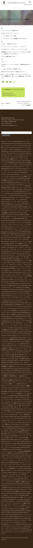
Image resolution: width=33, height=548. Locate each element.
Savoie (28, 320)
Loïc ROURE (25, 291)
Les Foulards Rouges (15, 447)
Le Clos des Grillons (25, 306)
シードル (16, 501)
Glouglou (8, 161)
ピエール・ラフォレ (24, 166)
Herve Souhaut (26, 372)
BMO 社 (24, 283)
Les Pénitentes (5, 509)
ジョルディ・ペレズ (17, 164)
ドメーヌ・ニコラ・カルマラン (15, 201)
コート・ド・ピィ (12, 524)
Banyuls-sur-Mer (23, 157)
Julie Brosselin (21, 422)
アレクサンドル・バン (17, 503)
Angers (14, 220)
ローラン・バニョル (22, 276)
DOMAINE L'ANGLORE (24, 178)
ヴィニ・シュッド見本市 (18, 343)
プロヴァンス (24, 356)
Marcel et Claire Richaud (15, 301)
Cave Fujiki (6, 353)
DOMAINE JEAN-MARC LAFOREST (23, 316)
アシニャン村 (26, 141)
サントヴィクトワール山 (17, 347)
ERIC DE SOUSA (11, 512)
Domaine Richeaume (19, 162)
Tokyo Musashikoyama (20, 191)
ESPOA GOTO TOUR (15, 161)
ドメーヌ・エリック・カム (7, 191)
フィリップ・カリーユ (16, 203)
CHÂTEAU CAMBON (23, 501)
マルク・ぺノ (26, 272)
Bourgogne (4, 524)
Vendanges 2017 (9, 295)
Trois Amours (20, 499)
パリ (6, 405)
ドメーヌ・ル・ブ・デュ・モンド (15, 485)
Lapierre (6, 499)
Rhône (28, 493)
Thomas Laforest (21, 403)
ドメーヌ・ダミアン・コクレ (20, 278)
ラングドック (27, 347)
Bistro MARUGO (14, 514)
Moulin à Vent (22, 470)
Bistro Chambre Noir (11, 407)
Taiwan (17, 189)
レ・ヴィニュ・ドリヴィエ (14, 495)
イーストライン (9, 386)
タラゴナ (28, 326)
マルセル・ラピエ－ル (14, 397)
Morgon (8, 199)
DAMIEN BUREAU (25, 312)
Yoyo (14, 366)
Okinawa (20, 272)
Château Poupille (11, 188)
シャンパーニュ (19, 251)
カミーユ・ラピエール (24, 230)
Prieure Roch (28, 222)
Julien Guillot (15, 297)
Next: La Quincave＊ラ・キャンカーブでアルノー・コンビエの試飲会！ (24, 103)
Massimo (8, 487)
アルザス (9, 391)
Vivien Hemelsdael (10, 414)
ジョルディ (20, 237)
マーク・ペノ (12, 230)
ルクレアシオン (21, 424)
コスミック (5, 382)
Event (11, 93)
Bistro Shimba (4, 416)
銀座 (25, 503)
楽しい (15, 331)
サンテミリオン (20, 308)
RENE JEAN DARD (16, 356)
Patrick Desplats (26, 153)
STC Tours (13, 186)
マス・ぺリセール (5, 447)
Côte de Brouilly (6, 355)
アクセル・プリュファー (13, 532)
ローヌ (26, 339)
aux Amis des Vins (17, 172)
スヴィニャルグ (20, 222)
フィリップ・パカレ (9, 190)
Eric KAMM (9, 347)
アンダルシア (22, 387)
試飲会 (12, 339)
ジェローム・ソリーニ (24, 462)
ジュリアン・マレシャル (18, 239)
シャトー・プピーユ (7, 172)
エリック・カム (27, 280)
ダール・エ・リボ (15, 451)
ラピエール (7, 176)
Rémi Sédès (26, 257)
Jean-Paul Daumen (11, 308)
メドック (25, 428)
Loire (15, 372)
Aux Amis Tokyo (20, 195)
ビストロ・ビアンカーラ (14, 520)
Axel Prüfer (13, 487)
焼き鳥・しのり (19, 491)
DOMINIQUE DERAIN (19, 339)
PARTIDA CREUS (21, 524)
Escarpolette (10, 232)
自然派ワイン (11, 453)
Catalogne (19, 372)
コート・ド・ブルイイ (25, 149)
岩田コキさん (25, 218)
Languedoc (9, 182)
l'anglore (24, 530)
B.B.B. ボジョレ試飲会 (17, 243)
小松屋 (22, 430)
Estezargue (12, 491)
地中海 (19, 393)
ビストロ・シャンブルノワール (10, 422)
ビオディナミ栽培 (12, 403)
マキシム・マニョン (16, 411)
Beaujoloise (25, 528)
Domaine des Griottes (6, 220)
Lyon (18, 441)
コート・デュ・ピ (20, 186)
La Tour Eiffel (18, 147)
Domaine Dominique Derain (9, 143)
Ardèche (8, 316)
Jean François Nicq (18, 386)
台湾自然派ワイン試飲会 (6, 349)
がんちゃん (9, 255)
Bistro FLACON (10, 147)
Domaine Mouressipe (8, 291)
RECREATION (23, 395)
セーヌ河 (20, 358)
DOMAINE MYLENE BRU (17, 355)
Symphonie (18, 380)
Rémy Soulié (21, 480)
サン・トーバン (25, 261)
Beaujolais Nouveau (10, 511)
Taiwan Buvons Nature (21, 412)
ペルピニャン (15, 374)
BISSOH (9, 470)
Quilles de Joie (26, 374)
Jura (25, 485)
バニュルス (18, 285)
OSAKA (5, 495)
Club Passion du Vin (21, 314)
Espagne (3, 232)
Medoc (4, 347)
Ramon (4, 320)
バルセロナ (19, 384)
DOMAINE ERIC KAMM (11, 497)
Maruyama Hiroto (11, 283)
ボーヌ (7, 384)
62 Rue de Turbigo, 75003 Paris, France (12, 120)
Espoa (9, 432)
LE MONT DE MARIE (24, 441)
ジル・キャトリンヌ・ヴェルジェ (16, 293)
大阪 (20, 432)
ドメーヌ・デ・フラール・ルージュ (19, 420)
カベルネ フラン (10, 214)
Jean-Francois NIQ (12, 424)
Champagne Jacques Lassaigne (9, 387)
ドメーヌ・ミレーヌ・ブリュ (24, 268)
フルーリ (26, 195)
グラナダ (8, 234)
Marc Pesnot (9, 272)
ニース (18, 345)
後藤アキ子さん (25, 509)
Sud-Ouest (12, 455)
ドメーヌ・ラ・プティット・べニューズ (10, 306)
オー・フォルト (25, 301)
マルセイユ (17, 176)
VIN (30, 401)
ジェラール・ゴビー (27, 516)
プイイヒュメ (9, 312)
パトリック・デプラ (8, 249)
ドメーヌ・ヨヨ (25, 393)
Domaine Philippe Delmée (25, 468)
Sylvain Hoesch (25, 432)
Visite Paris (17, 489)
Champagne (6, 301)
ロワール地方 (20, 497)
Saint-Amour (27, 143)
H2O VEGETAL (6, 351)
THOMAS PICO (19, 455)
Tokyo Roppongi (19, 328)
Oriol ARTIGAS (25, 399)
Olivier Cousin (19, 283)
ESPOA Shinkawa (12, 335)
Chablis (22, 489)
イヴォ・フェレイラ (14, 155)
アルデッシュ (25, 262)
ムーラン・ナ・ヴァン (13, 507)
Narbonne (15, 272)
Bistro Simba (23, 345)
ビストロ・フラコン (21, 378)
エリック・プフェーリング (15, 530)
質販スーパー (12, 384)
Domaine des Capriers (12, 193)
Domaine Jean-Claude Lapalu (9, 439)
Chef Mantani (16, 182)
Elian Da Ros (18, 235)
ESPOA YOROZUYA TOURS (21, 453)
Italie (2, 180)
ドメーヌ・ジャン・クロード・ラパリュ (16, 320)
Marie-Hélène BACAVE (16, 151)
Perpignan (26, 343)
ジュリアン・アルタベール (7, 224)
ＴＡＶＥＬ (18, 366)
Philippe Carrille (10, 370)
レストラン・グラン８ (6, 297)
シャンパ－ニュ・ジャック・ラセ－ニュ (17, 226)
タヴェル (12, 251)
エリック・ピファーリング (7, 333)
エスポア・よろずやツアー (24, 439)
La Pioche (3, 407)
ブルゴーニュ (7, 211)
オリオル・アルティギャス (12, 157)
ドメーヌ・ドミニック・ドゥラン (22, 295)
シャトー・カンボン (12, 270)
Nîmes (15, 207)
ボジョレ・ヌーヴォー (22, 270)
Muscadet (15, 349)
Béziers (27, 303)
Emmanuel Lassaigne (22, 351)
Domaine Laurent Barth (12, 480)
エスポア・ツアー (18, 257)
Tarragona (27, 507)
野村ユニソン (15, 468)
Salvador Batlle (12, 416)
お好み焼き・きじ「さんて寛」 (15, 405)
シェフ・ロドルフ (24, 362)
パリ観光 (6, 424)
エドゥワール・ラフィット (18, 382)
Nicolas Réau (9, 426)
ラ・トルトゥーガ (21, 326)
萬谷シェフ (4, 470)
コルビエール (11, 466)
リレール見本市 (25, 341)
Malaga (3, 511)
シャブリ (24, 164)
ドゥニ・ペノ (10, 218)
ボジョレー (24, 235)
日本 (6, 228)
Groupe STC (27, 430)
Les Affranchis (27, 251)
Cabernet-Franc (14, 178)
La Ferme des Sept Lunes (16, 253)
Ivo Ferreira (27, 220)
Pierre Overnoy (24, 364)
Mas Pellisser (10, 228)
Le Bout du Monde (12, 237)
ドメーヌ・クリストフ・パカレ (18, 274)
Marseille (16, 432)
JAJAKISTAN (24, 161)
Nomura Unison (12, 276)
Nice (6, 218)
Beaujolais (4, 168)
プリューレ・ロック (25, 472)
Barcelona (17, 149)
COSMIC (5, 368)
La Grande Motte (22, 310)
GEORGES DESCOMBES (7, 362)
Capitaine (16, 478)
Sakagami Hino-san (6, 151)
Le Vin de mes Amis (24, 389)
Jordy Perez (29, 470)
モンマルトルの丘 (19, 418)
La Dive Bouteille (10, 247)
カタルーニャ (26, 299)
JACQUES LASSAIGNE (22, 207)
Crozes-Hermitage (18, 280)
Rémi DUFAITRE (25, 443)
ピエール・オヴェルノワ (13, 145)
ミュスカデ (21, 532)
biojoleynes (4, 358)
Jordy (28, 401)
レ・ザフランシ (18, 476)
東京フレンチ (18, 330)
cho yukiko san (10, 476)
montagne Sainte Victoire (10, 241)
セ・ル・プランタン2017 (21, 281)
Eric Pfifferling (26, 518)
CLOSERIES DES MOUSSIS (7, 303)
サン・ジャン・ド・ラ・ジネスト (14, 459)
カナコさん (17, 333)
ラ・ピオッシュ (9, 141)
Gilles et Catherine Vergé (24, 193)
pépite (25, 499)
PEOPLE (23, 437)
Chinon (12, 176)
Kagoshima (14, 358)
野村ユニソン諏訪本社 (19, 376)
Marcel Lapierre (9, 489)
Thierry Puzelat (10, 266)
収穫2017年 (12, 380)
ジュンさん (5, 399)
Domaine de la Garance (12, 368)
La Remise (9, 343)
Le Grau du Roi (17, 232)
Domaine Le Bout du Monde (13, 449)
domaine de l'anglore (9, 281)
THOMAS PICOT (5, 253)
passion (15, 153)
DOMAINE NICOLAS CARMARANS (13, 304)
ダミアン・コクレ (11, 287)
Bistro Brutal (23, 484)
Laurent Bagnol (18, 318)
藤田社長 (6, 330)
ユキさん (12, 316)
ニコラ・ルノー (27, 418)
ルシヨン (21, 145)
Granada (23, 168)
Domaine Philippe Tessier (16, 516)
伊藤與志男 (8, 89)
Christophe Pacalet (13, 463)
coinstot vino (18, 509)
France (11, 437)
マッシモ (19, 153)
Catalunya (7, 435)
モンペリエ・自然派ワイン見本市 (17, 482)
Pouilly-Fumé (20, 143)
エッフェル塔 (4, 270)
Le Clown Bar (4, 472)
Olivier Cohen (15, 391)
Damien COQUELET (13, 472)
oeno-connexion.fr (6, 123)
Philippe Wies (16, 362)
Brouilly (21, 155)
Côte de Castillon (21, 487)
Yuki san (9, 358)
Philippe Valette (8, 374)
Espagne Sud (4, 397)
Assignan (5, 532)
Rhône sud (4, 462)
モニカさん (25, 211)
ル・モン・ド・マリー (9, 278)
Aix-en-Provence (27, 445)
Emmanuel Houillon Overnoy (8, 197)
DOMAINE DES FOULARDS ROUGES (14, 205)
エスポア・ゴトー (15, 199)
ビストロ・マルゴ (22, 401)
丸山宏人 (7, 437)
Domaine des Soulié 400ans (18, 289)
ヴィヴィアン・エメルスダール (8, 195)
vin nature (19, 337)
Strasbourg (18, 399)
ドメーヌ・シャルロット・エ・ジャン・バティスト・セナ (17, 461)
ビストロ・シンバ (17, 474)
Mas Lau (10, 239)
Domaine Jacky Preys (12, 245)
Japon (2, 281)
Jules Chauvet (10, 180)
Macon (22, 397)
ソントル (13, 522)
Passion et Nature (5, 159)
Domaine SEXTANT (5, 493)
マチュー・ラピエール (23, 264)
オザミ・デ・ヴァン (12, 441)
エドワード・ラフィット (20, 266)
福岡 (12, 159)
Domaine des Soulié (14, 484)
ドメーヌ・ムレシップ (18, 434)
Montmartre (17, 341)
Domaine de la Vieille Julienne (13, 443)
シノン (20, 374)
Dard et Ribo (27, 331)
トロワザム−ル (11, 399)
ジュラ (24, 328)
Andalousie (16, 141)
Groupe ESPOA (19, 512)
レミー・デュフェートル (11, 393)
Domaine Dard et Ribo (7, 364)
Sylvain (27, 526)
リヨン (19, 472)
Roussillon (4, 434)
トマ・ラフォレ (16, 437)
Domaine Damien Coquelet (8, 409)
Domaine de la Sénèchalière (22, 370)
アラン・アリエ (11, 505)
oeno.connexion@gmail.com (9, 125)
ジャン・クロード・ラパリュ (22, 247)
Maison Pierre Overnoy (8, 341)
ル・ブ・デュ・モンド (6, 474)
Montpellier (20, 331)
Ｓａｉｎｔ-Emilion (20, 505)
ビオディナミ (14, 351)
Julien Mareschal (17, 322)
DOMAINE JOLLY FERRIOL (7, 280)
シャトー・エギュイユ (19, 228)
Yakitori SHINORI (10, 501)
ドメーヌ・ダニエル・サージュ (24, 335)
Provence (4, 174)
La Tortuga (18, 170)
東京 (23, 358)
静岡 (5, 180)
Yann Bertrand (4, 520)
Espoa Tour (28, 145)
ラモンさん (4, 512)
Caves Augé (19, 184)
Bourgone (11, 318)
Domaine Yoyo (4, 372)
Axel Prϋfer (17, 364)
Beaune (22, 451)
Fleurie (24, 493)
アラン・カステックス (20, 197)
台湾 (12, 234)
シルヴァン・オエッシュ (17, 211)
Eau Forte (7, 339)
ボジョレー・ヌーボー (18, 159)
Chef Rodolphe (14, 435)
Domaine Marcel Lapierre (24, 511)
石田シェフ (14, 268)
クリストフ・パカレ (26, 520)
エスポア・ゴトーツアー (8, 478)
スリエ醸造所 (27, 386)
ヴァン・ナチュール (5, 522)
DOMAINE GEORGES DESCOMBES (10, 259)
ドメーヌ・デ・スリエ (11, 378)
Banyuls (25, 237)
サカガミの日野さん (7, 411)
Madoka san (6, 380)
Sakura (20, 141)
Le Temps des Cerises (18, 426)
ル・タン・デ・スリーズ (23, 407)
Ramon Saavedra (10, 257)
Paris (10, 382)
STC (20, 518)
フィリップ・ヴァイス (14, 324)
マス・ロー (10, 434)
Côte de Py (4, 441)
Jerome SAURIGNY (19, 214)
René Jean (13, 345)
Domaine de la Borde (9, 207)
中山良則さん (15, 310)
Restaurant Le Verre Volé (14, 168)
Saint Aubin (4, 432)
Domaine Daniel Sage (6, 268)
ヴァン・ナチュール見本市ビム (23, 414)
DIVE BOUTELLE (9, 322)
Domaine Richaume (5, 518)
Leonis (17, 230)
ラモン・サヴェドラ (26, 304)
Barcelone (12, 285)
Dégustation (11, 95)
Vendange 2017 (20, 287)
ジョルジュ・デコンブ (20, 522)
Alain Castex (7, 491)
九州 (9, 499)
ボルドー (14, 222)
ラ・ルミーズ (14, 470)
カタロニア (21, 391)
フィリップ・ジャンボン (20, 180)
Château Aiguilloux (5, 345)
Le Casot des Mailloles (13, 212)
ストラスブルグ (11, 412)
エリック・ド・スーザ (6, 337)
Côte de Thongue (17, 312)
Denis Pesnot (23, 333)
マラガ (20, 291)
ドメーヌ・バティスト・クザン (15, 299)
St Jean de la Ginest (17, 528)
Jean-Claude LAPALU (16, 493)
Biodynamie (11, 330)
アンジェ (5, 239)
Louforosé (28, 189)
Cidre (28, 412)
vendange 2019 (18, 457)
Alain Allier (12, 509)
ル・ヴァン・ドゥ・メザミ (10, 326)
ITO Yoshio (26, 466)
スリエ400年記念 (9, 162)
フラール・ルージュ (22, 241)
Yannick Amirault (26, 405)
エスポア (14, 337)
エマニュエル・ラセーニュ (15, 464)
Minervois (10, 372)
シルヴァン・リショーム (23, 514)
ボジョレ (13, 499)
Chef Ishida (21, 245)
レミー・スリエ (16, 255)
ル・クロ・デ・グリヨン (15, 353)
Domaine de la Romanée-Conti (21, 234)
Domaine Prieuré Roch (19, 303)
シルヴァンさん (25, 353)
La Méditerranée (5, 420)
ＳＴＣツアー (21, 507)
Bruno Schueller (27, 491)
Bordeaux (25, 172)
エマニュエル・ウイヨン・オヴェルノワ (16, 209)
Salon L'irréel (25, 455)
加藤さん (14, 314)
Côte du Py (17, 430)
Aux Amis (22, 255)
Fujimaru (28, 266)
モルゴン (16, 291)
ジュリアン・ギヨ (22, 297)
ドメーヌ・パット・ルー (20, 224)
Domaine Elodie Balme (14, 395)
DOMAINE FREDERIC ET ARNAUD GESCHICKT (19, 360)
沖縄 (26, 437)
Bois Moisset (12, 184)
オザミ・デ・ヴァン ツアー (19, 249)
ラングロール (20, 220)
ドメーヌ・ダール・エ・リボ (18, 526)
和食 (28, 395)
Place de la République (22, 416)
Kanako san (25, 151)
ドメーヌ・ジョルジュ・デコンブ (11, 389)
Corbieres (18, 262)
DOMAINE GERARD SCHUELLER (15, 428)
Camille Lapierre (5, 455)
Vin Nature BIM (5, 318)
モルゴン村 (4, 403)
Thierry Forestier (19, 466)
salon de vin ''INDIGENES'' (14, 261)
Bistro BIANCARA (15, 518)
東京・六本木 (23, 189)
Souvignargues (19, 409)
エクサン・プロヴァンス (9, 149)
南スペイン (4, 147)
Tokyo (12, 432)
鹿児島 (5, 212)
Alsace (3, 141)
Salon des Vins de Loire (12, 174)
